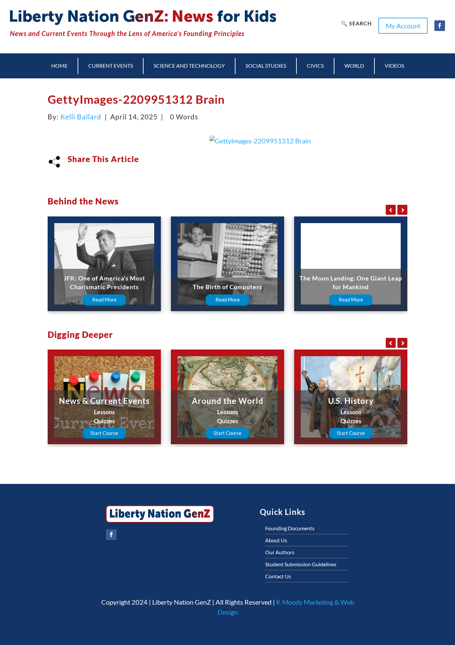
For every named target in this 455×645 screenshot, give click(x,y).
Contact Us (278, 576)
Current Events (110, 65)
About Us (276, 540)
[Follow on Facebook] (439, 25)
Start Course (104, 433)
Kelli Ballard (80, 116)
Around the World (227, 401)
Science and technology (189, 65)
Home (59, 65)
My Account (403, 26)
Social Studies (265, 65)
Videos (394, 65)
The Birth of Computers (227, 286)
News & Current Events (104, 401)
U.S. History (351, 401)
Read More (104, 299)
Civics (315, 65)
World (354, 65)
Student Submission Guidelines (300, 564)
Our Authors (279, 552)
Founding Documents (289, 528)
